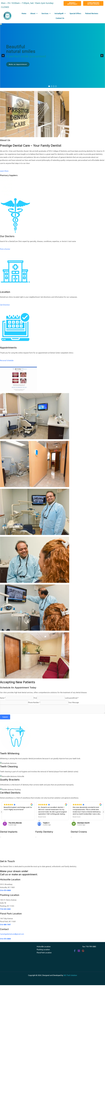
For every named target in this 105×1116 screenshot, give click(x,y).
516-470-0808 (5, 890)
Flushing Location (43, 949)
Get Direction (5, 305)
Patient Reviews (91, 13)
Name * (3, 698)
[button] (3, 55)
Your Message (73, 702)
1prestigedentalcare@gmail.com (12, 934)
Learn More (4, 171)
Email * (76, 698)
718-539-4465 (5, 909)
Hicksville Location (44, 946)
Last (66, 698)
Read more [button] (7, 817)
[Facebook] (74, 951)
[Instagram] (79, 951)
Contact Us (60, 18)
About (32, 13)
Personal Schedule (6, 360)
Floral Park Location (44, 953)
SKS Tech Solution (70, 975)
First (35, 698)
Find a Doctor (5, 249)
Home (24, 13)
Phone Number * (34, 702)
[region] (52, 55)
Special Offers (75, 13)
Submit (5, 717)
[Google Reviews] (83, 951)
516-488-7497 (5, 924)
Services (45, 13)
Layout (70, 698)
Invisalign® (59, 13)
